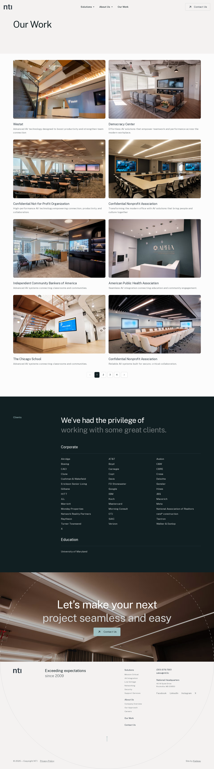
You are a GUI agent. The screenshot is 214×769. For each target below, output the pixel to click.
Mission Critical (132, 674)
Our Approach (131, 708)
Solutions (129, 670)
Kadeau (197, 761)
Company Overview (133, 704)
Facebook (161, 693)
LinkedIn (174, 693)
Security (128, 689)
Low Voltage (130, 682)
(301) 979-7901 (164, 669)
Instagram (186, 693)
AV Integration (131, 678)
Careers (128, 711)
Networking (130, 686)
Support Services (133, 693)
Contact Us (200, 6)
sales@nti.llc (162, 673)
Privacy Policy (47, 761)
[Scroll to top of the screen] (107, 739)
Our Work (129, 718)
